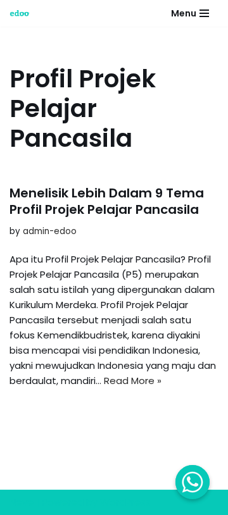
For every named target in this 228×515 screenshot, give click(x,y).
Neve (22, 502)
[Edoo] (23, 13)
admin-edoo (50, 231)
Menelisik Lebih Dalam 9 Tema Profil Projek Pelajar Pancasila (107, 201)
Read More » (133, 380)
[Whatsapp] (192, 482)
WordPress (125, 502)
